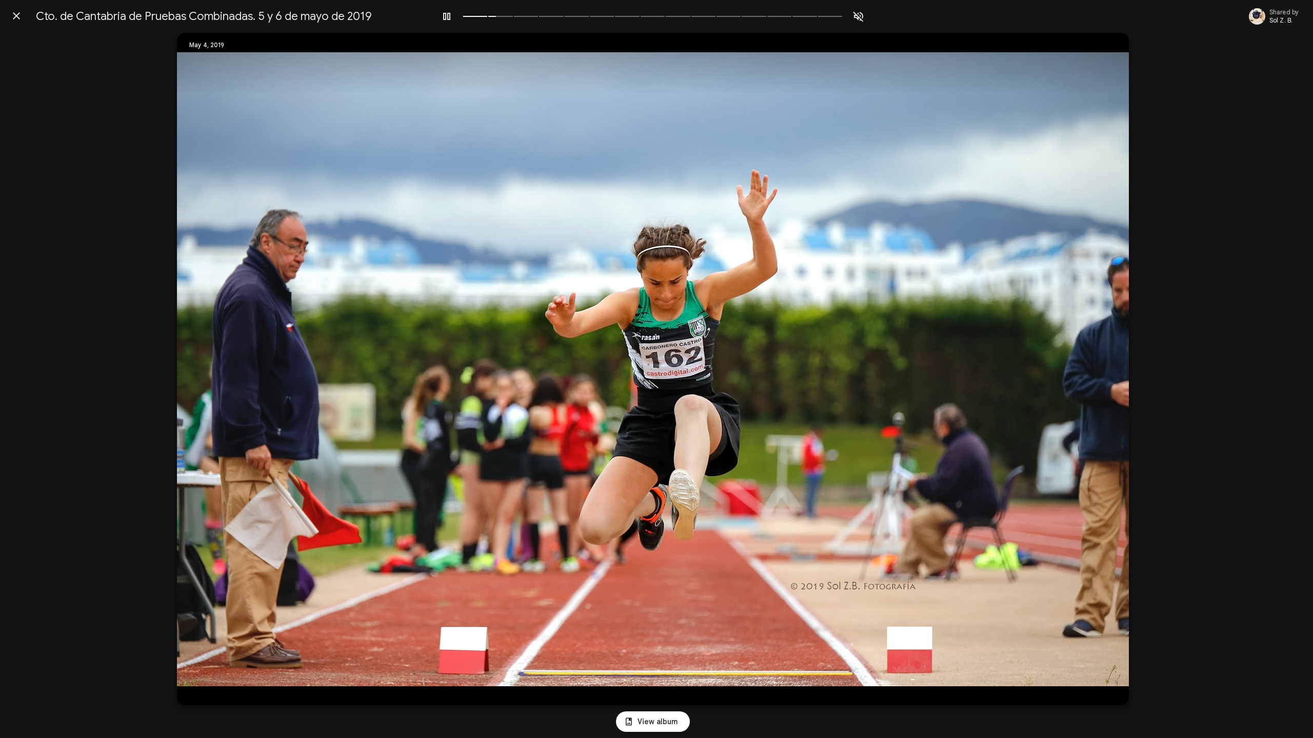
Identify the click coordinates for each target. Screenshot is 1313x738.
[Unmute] (858, 16)
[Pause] (446, 16)
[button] (205, 369)
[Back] (16, 16)
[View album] (653, 721)
